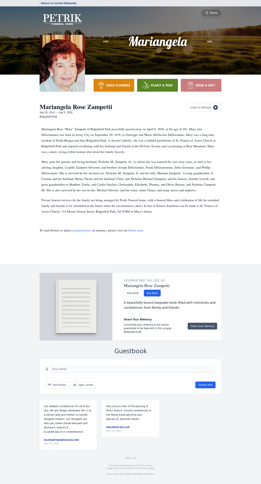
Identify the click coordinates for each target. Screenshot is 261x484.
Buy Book (152, 293)
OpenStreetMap (134, 473)
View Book (133, 293)
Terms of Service (140, 468)
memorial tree (82, 230)
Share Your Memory (202, 326)
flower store (135, 230)
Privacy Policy (120, 468)
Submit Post (205, 384)
